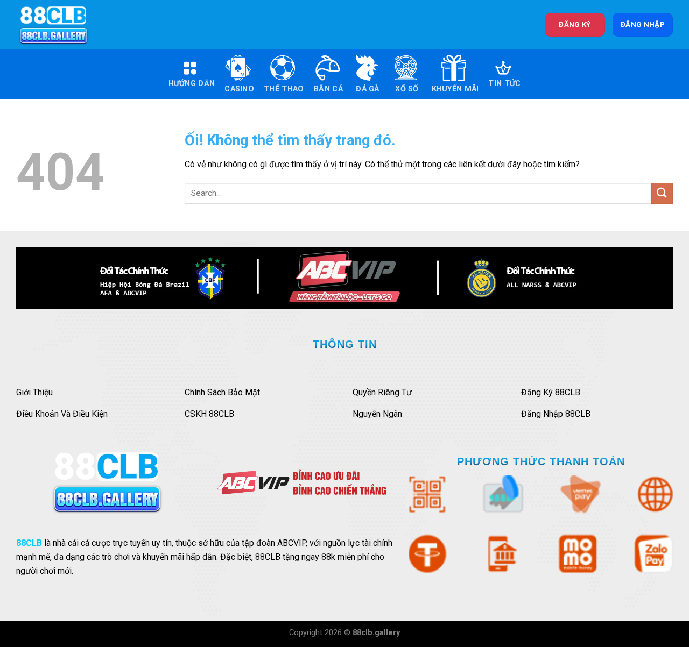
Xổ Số (406, 89)
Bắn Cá (328, 89)
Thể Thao (284, 89)
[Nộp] (662, 193)
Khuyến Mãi (455, 89)
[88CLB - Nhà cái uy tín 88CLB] (61, 24)
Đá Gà (367, 89)
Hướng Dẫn (191, 83)
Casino (239, 89)
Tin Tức (504, 83)
